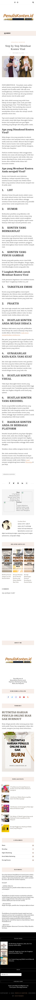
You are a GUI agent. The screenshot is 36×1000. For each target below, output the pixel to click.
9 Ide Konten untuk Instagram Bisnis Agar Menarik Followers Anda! (21, 807)
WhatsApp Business (22, 987)
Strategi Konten (18, 42)
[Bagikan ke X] (13, 483)
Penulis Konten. (21, 993)
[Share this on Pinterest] (18, 483)
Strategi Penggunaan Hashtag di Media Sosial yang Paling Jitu (20, 827)
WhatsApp (28, 462)
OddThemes (19, 996)
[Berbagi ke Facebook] (9, 483)
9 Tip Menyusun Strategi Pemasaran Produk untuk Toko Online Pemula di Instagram (20, 788)
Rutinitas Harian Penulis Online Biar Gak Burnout (16, 716)
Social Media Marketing (8, 856)
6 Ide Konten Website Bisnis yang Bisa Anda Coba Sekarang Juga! (20, 798)
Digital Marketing (7, 853)
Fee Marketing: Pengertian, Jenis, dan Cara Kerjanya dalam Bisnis (20, 944)
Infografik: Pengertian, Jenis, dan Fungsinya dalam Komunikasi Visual (21, 952)
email (28, 460)
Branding (4, 849)
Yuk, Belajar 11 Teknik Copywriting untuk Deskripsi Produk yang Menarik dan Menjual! (21, 818)
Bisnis (3, 845)
